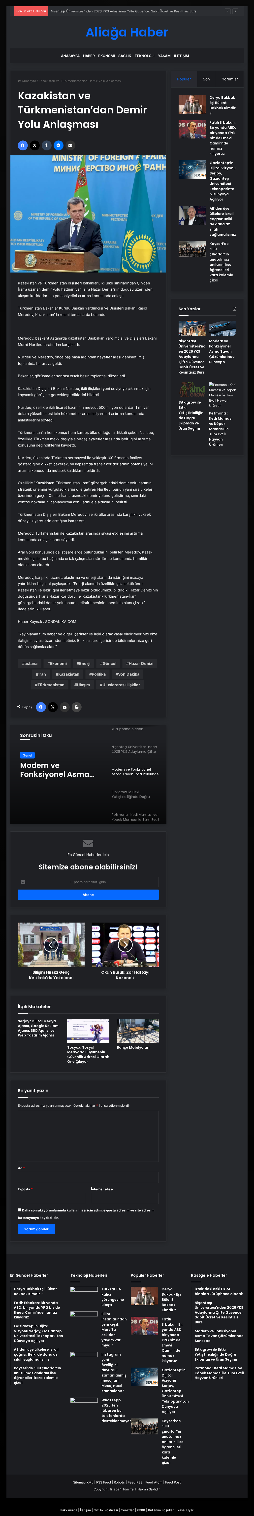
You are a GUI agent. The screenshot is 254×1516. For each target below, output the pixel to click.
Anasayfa (70, 56)
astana (31, 663)
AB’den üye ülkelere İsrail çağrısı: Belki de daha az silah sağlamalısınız (223, 221)
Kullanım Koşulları (161, 1510)
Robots (119, 1482)
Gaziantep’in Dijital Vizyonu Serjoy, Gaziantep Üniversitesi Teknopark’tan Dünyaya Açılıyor (223, 181)
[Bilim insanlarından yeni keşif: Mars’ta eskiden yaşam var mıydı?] (84, 1320)
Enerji (84, 663)
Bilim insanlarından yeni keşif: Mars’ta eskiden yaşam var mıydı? (114, 1329)
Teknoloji (145, 56)
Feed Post (173, 1482)
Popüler (184, 79)
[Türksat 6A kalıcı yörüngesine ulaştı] (84, 1296)
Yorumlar (230, 79)
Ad (21, 1168)
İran (42, 674)
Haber (89, 56)
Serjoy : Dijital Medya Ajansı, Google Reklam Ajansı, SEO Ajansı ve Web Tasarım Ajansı (38, 1028)
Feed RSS (135, 1482)
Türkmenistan (50, 684)
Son (206, 79)
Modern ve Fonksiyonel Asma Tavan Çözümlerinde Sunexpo (222, 351)
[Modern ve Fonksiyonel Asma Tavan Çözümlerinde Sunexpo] (222, 328)
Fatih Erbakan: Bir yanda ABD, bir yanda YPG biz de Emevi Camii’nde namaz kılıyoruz (223, 138)
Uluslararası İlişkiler (121, 684)
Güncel (109, 663)
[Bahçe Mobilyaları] (138, 1031)
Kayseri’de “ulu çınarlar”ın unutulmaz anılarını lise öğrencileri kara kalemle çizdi (221, 262)
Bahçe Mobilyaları (133, 1047)
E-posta (25, 1189)
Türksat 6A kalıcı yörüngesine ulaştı (112, 1297)
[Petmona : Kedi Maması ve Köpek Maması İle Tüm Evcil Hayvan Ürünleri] (222, 395)
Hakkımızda (68, 1510)
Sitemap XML (83, 1482)
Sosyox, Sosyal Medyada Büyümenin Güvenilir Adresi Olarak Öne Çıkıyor (88, 1054)
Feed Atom (153, 1482)
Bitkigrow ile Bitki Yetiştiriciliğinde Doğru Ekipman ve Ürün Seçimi (191, 415)
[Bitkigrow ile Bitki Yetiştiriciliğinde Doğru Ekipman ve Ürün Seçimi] (192, 390)
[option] (88, 774)
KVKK (141, 1510)
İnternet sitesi (102, 1189)
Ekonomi (106, 56)
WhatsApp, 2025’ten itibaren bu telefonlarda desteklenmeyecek (118, 1410)
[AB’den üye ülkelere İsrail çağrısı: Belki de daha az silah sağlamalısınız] (192, 215)
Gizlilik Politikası (106, 1510)
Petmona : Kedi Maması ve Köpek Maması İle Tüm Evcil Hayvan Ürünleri (220, 429)
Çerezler (127, 1510)
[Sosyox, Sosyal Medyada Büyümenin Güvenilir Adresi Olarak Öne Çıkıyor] (88, 1031)
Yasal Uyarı (185, 1510)
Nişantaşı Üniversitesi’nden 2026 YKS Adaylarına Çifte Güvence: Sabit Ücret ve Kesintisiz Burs (192, 357)
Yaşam (164, 56)
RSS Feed (103, 1482)
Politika (99, 674)
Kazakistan (68, 674)
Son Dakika (128, 674)
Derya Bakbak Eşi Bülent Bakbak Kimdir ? (223, 105)
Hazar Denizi (141, 663)
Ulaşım (83, 684)
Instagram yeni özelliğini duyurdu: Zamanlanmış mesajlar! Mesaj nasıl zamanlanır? (114, 1372)
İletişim (181, 56)
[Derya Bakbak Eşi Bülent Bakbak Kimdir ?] (192, 104)
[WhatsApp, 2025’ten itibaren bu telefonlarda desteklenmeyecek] (84, 1407)
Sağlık (124, 56)
